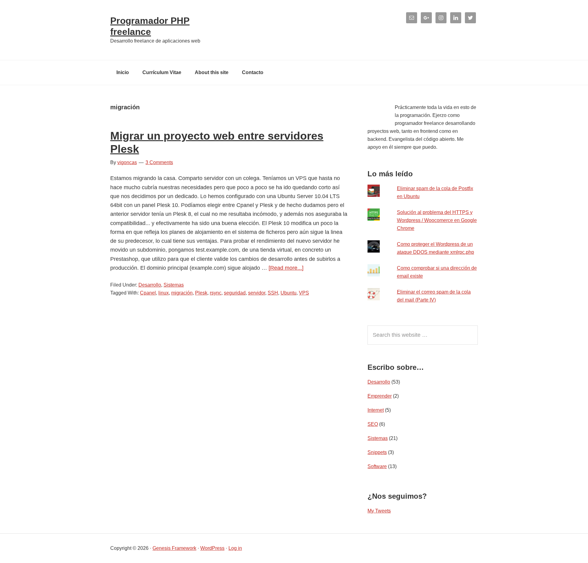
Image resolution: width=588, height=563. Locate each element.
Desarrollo (149, 284)
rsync (215, 292)
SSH (273, 292)
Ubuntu (288, 292)
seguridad (235, 292)
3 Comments (159, 162)
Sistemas (174, 284)
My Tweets (379, 510)
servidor (256, 292)
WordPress (212, 548)
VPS (304, 292)
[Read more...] (286, 268)
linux (163, 292)
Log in (235, 548)
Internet (376, 410)
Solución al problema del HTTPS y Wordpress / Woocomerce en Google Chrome (437, 220)
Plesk (201, 292)
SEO (373, 424)
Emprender (380, 396)
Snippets (377, 452)
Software (377, 466)
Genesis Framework (174, 548)
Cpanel (148, 292)
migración (182, 292)
